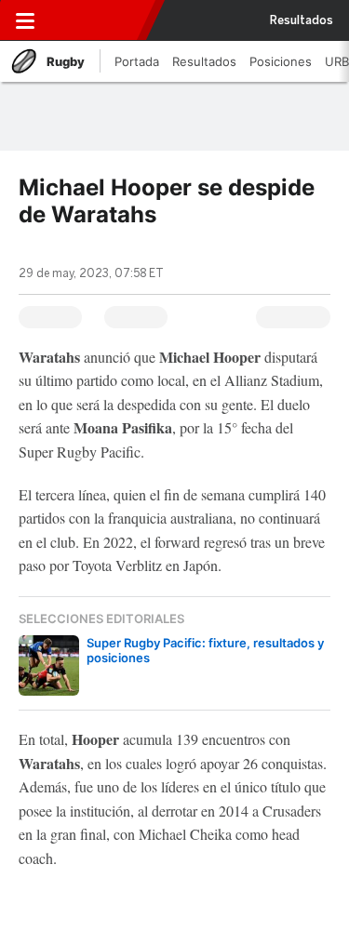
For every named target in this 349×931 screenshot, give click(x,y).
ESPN (96, 20)
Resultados (301, 20)
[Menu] (25, 20)
